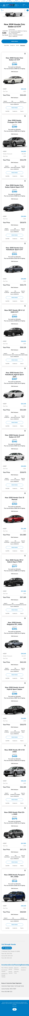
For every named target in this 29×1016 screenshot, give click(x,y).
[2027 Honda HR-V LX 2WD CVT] (15, 332)
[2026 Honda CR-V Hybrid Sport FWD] (15, 582)
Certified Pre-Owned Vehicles (4, 975)
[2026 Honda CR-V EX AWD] (15, 771)
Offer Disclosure (14, 71)
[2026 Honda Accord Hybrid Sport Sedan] (15, 709)
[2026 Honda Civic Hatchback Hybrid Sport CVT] (15, 394)
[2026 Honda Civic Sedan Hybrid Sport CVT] (15, 207)
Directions (23, 970)
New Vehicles (4, 967)
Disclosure (22, 45)
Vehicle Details (14, 41)
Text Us (21, 111)
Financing (17, 965)
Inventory (5, 965)
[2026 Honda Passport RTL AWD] (15, 896)
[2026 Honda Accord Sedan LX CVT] (15, 457)
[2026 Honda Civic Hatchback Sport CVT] (15, 269)
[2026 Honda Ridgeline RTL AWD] (15, 644)
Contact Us (7, 948)
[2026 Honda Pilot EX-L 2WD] (15, 834)
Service (11, 965)
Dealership (25, 965)
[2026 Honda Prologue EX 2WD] (15, 142)
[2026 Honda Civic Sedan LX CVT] (15, 79)
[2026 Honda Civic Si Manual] (15, 519)
